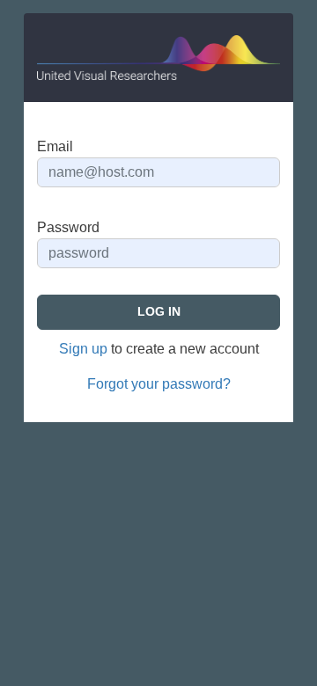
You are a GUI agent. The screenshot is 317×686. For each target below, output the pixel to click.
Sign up (83, 348)
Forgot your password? (159, 383)
